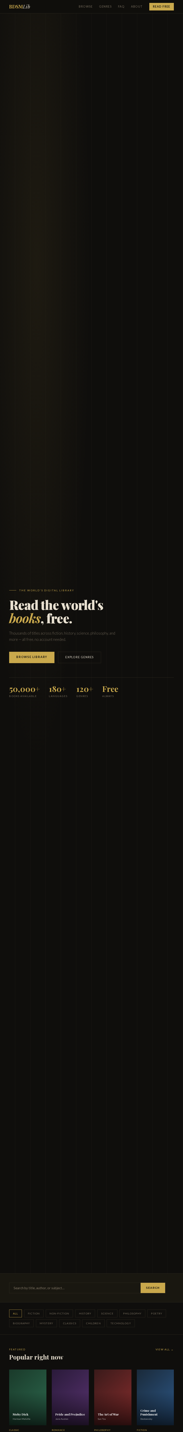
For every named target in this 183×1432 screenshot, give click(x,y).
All (15, 1313)
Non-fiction (59, 1313)
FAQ (121, 6)
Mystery (46, 1323)
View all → (165, 1349)
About (137, 6)
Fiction (34, 1313)
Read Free (161, 6)
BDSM (19, 6)
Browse (86, 6)
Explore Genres (79, 657)
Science (107, 1313)
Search (153, 1287)
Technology (120, 1323)
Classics (69, 1323)
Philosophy (132, 1313)
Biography (21, 1323)
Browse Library (31, 657)
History (85, 1313)
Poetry (156, 1313)
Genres (105, 6)
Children (93, 1323)
